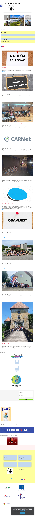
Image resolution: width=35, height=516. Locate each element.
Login (26, 399)
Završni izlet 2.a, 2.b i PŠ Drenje (8, 177)
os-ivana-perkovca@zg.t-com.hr (9, 464)
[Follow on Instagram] (24, 479)
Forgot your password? (22, 397)
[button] (1, 6)
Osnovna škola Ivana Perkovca (12, 3)
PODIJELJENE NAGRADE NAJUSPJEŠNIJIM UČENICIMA (14, 123)
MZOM (12, 478)
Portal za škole (12, 481)
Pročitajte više (4, 71)
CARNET (12, 480)
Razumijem (22, 512)
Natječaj (4, 67)
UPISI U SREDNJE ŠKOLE (7, 203)
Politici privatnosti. (22, 510)
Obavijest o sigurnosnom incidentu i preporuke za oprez (14, 146)
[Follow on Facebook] (22, 479)
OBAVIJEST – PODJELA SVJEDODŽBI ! (10, 231)
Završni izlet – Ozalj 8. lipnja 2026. (9, 343)
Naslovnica (9, 94)
